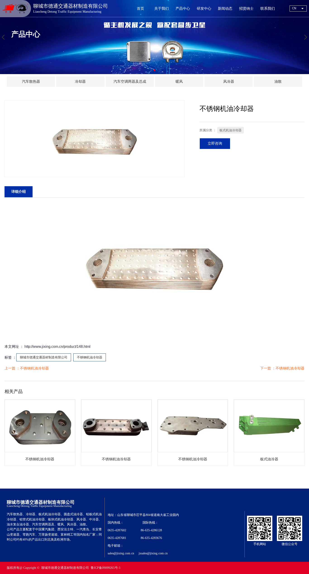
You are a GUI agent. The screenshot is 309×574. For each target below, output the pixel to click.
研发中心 (204, 8)
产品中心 (183, 8)
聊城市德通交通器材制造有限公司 (43, 357)
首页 (140, 8)
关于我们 (161, 8)
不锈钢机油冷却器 (89, 357)
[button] (154, 70)
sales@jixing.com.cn (121, 553)
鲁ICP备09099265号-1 (106, 567)
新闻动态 (225, 8)
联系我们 (267, 8)
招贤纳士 (246, 8)
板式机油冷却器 (230, 130)
